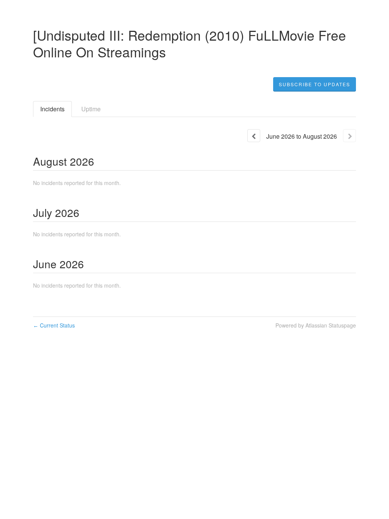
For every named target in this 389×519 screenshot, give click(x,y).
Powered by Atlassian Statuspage (315, 325)
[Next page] (349, 135)
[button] (314, 84)
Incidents (52, 108)
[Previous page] (253, 135)
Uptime (91, 108)
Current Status (54, 325)
